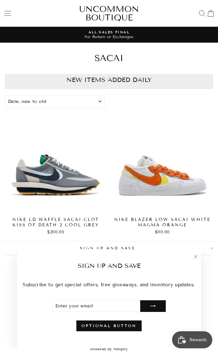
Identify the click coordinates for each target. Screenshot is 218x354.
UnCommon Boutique (109, 13)
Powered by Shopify (109, 349)
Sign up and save (107, 248)
